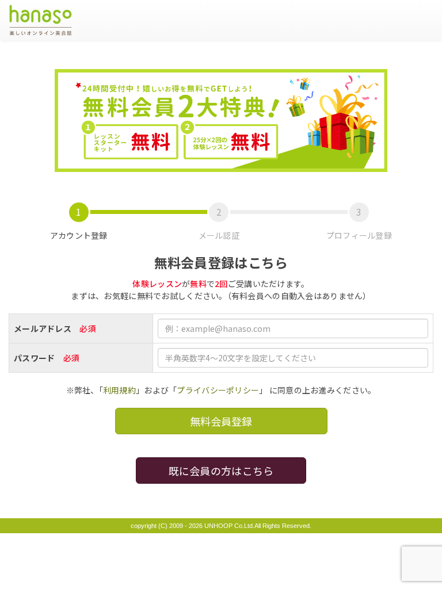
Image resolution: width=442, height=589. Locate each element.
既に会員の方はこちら (221, 470)
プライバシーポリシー (218, 390)
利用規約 (119, 390)
